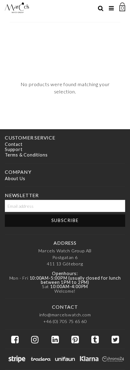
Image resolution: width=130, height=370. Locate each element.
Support (14, 149)
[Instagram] (34, 339)
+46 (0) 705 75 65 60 (65, 321)
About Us (15, 178)
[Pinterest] (75, 339)
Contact (14, 144)
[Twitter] (115, 339)
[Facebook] (14, 339)
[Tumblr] (95, 339)
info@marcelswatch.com (65, 314)
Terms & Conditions (26, 154)
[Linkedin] (55, 339)
